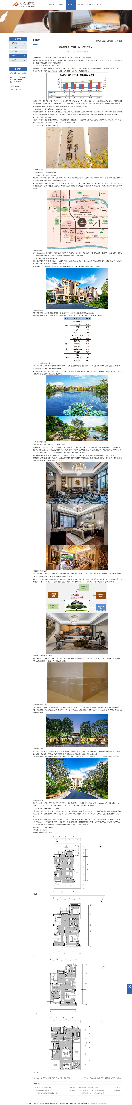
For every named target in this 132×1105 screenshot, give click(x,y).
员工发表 (14, 51)
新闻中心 (71, 4)
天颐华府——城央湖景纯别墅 (55, 1090)
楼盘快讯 (14, 60)
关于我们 (61, 4)
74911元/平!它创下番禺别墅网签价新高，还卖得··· (55, 1093)
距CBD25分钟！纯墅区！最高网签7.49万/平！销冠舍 (105, 1078)
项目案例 (80, 4)
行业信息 (14, 47)
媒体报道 (14, 55)
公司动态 (14, 43)
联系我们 (100, 4)
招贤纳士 (90, 4)
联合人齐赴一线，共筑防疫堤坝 (55, 1087)
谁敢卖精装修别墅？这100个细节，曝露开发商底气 (99, 1093)
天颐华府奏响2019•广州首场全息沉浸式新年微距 (99, 1090)
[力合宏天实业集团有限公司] (26, 3)
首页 (108, 41)
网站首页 (51, 4)
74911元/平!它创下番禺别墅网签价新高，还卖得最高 (54, 1078)
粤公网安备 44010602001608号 (97, 1103)
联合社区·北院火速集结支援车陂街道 (99, 1087)
